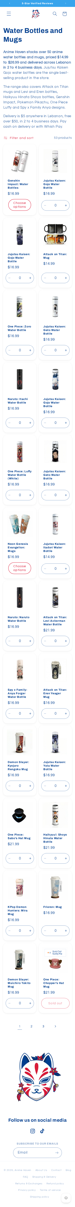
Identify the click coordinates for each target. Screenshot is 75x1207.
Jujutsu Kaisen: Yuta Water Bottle (54, 766)
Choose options (19, 205)
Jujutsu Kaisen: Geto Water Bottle (54, 330)
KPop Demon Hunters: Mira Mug (18, 910)
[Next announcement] (66, 3)
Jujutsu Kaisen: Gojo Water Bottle (54, 184)
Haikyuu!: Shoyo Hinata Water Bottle (55, 838)
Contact (56, 1170)
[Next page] (55, 1026)
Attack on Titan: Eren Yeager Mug (55, 693)
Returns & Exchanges (28, 1183)
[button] (9, 14)
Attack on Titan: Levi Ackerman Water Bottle (55, 621)
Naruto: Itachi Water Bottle (18, 400)
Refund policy (55, 1183)
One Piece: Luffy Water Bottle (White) (20, 475)
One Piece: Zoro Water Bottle (19, 328)
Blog (68, 1170)
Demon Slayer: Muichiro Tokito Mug (19, 983)
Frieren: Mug (52, 906)
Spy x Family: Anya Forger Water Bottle (17, 693)
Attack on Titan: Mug (55, 255)
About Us (41, 1170)
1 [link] (20, 1026)
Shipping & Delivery (44, 1177)
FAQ (25, 1177)
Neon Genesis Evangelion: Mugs (18, 547)
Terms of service (50, 1190)
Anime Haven (23, 1170)
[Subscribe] (56, 1152)
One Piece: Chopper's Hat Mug (53, 983)
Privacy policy (27, 1190)
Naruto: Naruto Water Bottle (18, 619)
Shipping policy (39, 1197)
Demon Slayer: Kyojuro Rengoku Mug (18, 766)
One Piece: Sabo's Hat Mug (19, 836)
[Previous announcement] (9, 3)
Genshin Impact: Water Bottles (18, 184)
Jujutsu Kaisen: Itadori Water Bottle (54, 547)
